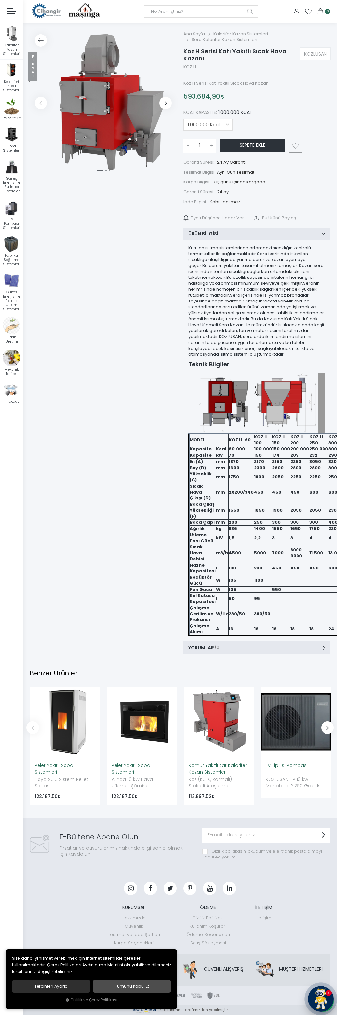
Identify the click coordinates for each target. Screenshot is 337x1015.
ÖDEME (208, 907)
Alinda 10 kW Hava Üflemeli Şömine (132, 782)
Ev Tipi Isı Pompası (287, 765)
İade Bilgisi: (195, 202)
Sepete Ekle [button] (252, 145)
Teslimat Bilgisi (198, 172)
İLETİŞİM (263, 907)
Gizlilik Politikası (208, 918)
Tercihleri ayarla (51, 986)
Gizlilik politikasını (229, 851)
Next (165, 103)
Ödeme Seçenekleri (208, 934)
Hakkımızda (134, 918)
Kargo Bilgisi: (196, 182)
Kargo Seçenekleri (134, 943)
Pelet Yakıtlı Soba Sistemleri (54, 768)
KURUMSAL (133, 907)
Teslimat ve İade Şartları (134, 934)
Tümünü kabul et (132, 986)
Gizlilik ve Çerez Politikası (93, 1000)
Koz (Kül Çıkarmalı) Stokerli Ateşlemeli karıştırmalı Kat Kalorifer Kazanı (216, 783)
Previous (41, 103)
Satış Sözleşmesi (208, 943)
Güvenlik (134, 926)
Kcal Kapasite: (217, 112)
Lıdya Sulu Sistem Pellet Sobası (61, 782)
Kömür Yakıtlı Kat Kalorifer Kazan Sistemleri (218, 768)
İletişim (263, 918)
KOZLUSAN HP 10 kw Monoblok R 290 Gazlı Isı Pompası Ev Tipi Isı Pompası (294, 783)
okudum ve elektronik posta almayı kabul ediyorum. (262, 854)
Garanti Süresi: (198, 162)
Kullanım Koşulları (208, 926)
